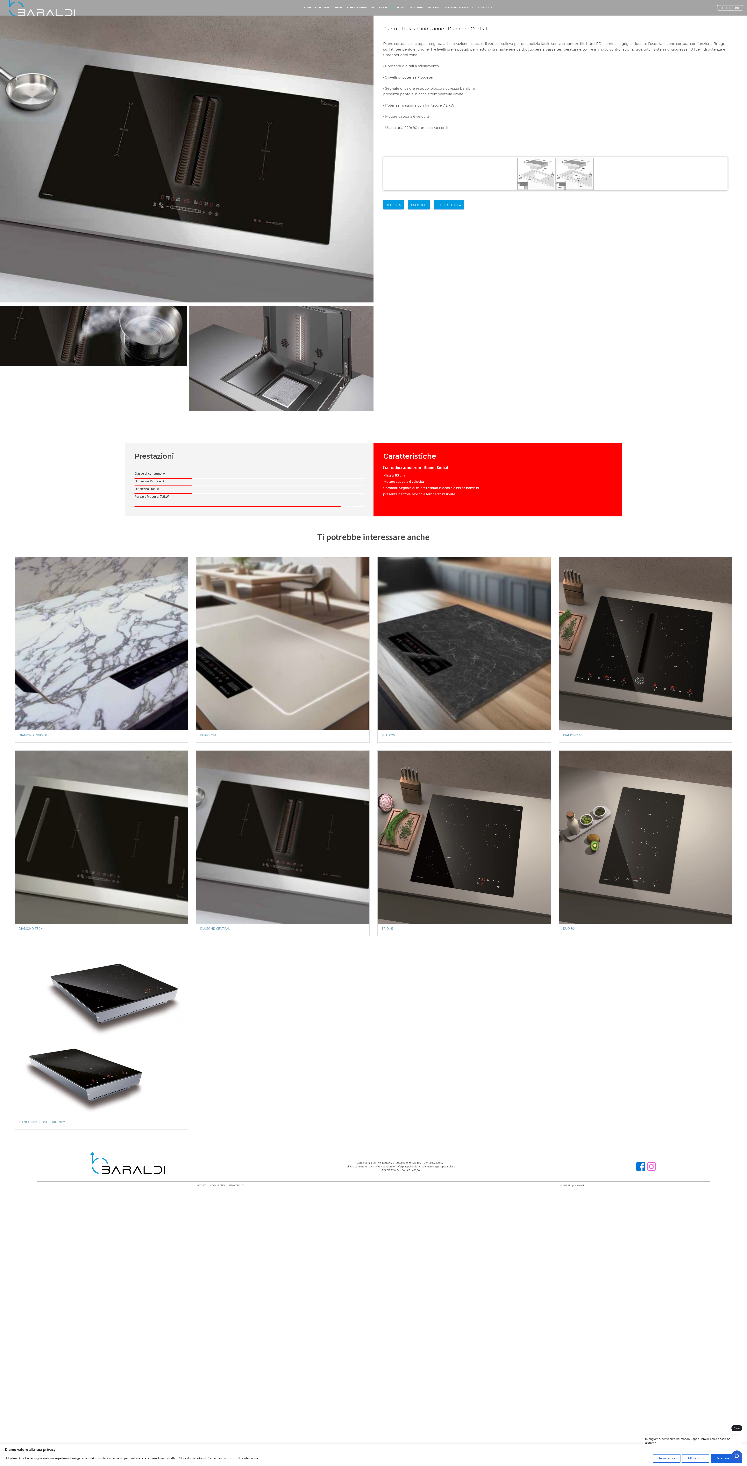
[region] (373, 1455)
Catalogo (418, 205)
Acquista (394, 205)
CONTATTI (485, 7)
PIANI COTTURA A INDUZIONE (354, 7)
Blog (400, 7)
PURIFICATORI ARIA (317, 7)
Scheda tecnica (449, 205)
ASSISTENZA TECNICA (459, 7)
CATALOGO (416, 7)
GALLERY (434, 7)
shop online (730, 8)
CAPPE (383, 7)
